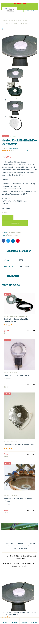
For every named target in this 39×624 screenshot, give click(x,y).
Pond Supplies (22, 316)
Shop (5, 622)
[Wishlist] (34, 620)
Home (5, 20)
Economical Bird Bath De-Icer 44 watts (19, 445)
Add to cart (15, 223)
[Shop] (5, 620)
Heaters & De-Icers (22, 20)
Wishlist (34, 622)
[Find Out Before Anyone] (19, 525)
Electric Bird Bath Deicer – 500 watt (17, 375)
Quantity (4, 212)
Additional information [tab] (19, 250)
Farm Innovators (12, 148)
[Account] (15, 620)
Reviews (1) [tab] (13, 275)
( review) (13, 151)
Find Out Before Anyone (19, 532)
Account (15, 622)
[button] (3, 29)
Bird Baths (11, 20)
